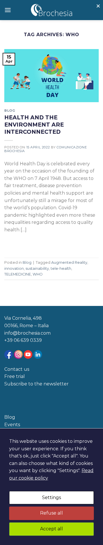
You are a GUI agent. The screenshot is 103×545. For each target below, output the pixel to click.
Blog (9, 110)
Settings (51, 497)
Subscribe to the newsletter (36, 384)
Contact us (16, 369)
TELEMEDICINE (17, 274)
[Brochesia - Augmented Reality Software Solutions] (51, 10)
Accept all (51, 529)
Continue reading (29, 243)
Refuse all (51, 513)
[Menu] (7, 10)
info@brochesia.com (27, 333)
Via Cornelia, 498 (23, 318)
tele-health (61, 268)
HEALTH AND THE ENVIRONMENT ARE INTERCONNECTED (34, 124)
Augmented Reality (69, 262)
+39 (9, 340)
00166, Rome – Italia (26, 325)
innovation (14, 268)
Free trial (14, 376)
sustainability (37, 268)
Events (12, 424)
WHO (38, 274)
